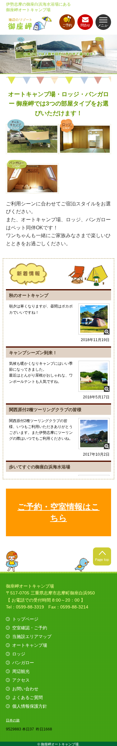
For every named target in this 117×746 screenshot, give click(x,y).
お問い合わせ (25, 688)
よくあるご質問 (27, 697)
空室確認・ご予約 (29, 627)
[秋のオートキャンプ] (94, 330)
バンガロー (23, 662)
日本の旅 (13, 720)
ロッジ (18, 653)
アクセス (21, 680)
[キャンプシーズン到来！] (94, 388)
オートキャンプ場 (29, 645)
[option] (58, 54)
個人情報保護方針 (29, 706)
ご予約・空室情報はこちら (58, 512)
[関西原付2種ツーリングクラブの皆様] (94, 445)
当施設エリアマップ (31, 636)
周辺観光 (21, 671)
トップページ (25, 619)
